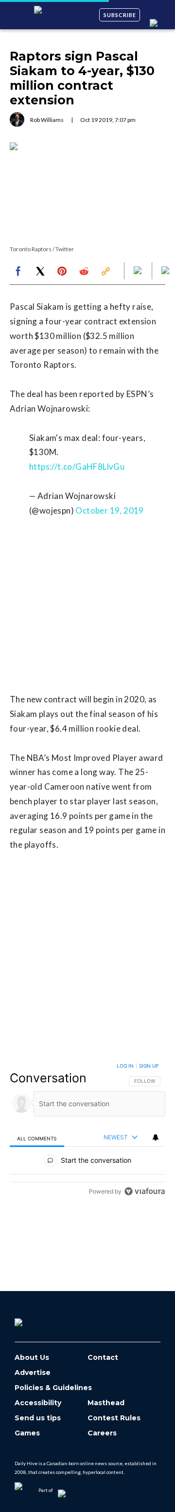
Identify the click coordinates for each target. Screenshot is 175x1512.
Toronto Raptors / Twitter (42, 249)
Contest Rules (114, 1418)
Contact (103, 1357)
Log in (125, 1066)
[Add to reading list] (166, 271)
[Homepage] (34, 1319)
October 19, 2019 (109, 510)
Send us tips (38, 1418)
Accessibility (38, 1403)
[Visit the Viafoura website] (144, 1191)
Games (27, 1433)
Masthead (106, 1403)
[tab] (37, 1138)
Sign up (148, 1066)
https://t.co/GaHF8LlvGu (76, 466)
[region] (87, 1131)
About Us (32, 1357)
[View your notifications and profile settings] (155, 1137)
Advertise (33, 1373)
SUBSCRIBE (120, 15)
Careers (102, 1433)
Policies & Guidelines (53, 1388)
